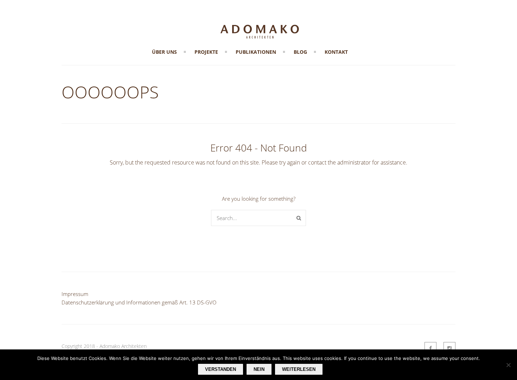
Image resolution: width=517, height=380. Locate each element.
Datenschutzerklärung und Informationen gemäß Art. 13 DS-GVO (139, 302)
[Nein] (508, 364)
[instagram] (449, 348)
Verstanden (220, 369)
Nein (259, 369)
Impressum (75, 293)
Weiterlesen (298, 369)
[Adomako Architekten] (258, 39)
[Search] (298, 218)
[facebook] (430, 348)
